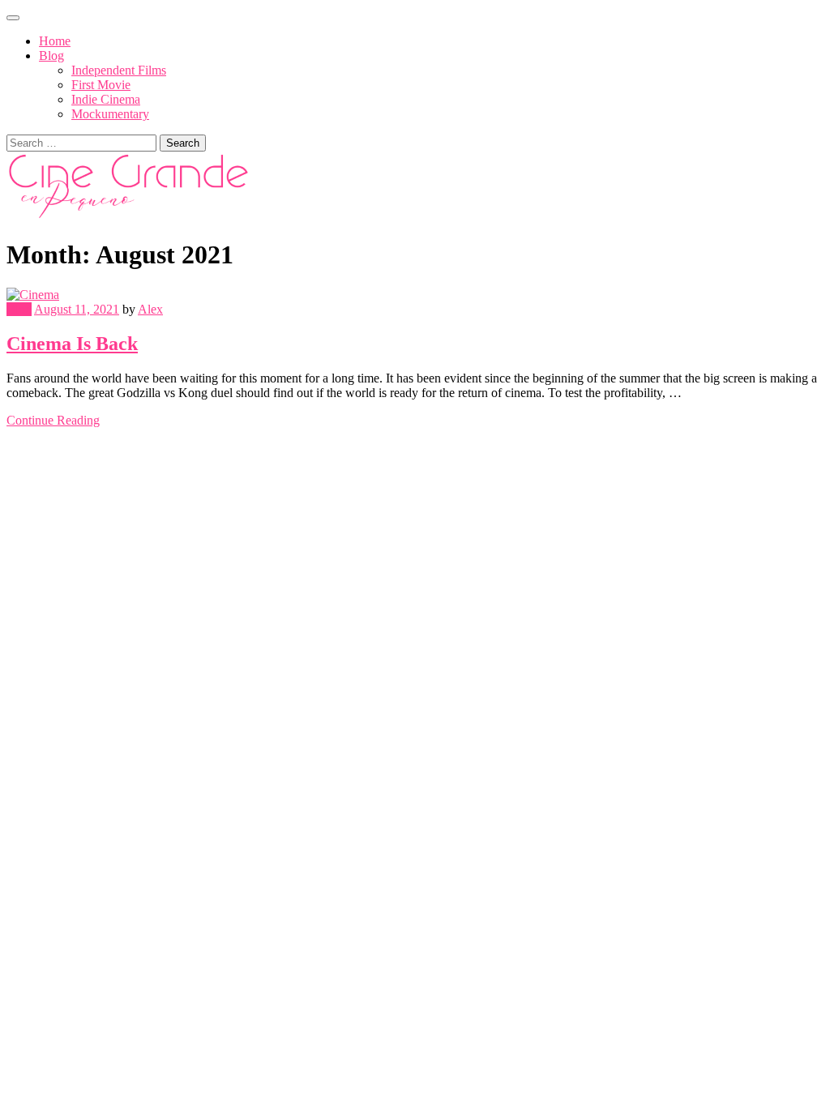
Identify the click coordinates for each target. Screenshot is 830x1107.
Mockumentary (110, 114)
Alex (150, 309)
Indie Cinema (105, 99)
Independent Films (118, 70)
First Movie (100, 85)
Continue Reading (53, 420)
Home (55, 41)
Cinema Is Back (72, 343)
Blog (51, 55)
